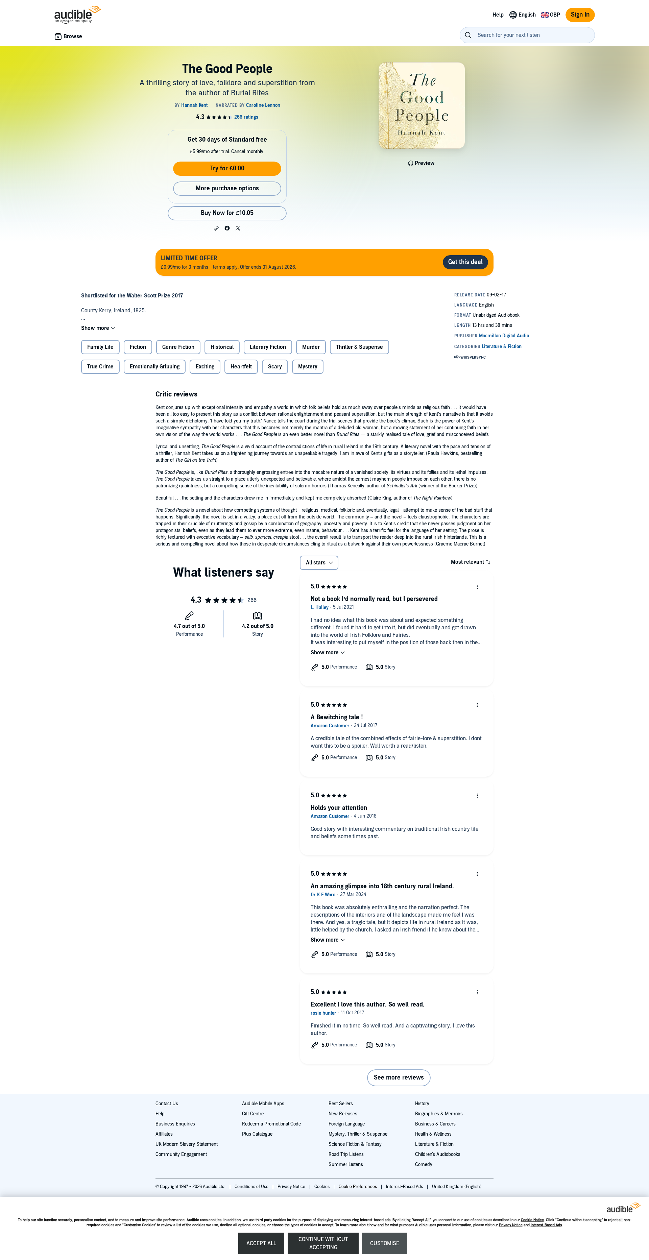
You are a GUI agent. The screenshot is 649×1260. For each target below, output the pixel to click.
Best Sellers (341, 1104)
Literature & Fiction (434, 1144)
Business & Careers (435, 1124)
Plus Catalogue (257, 1134)
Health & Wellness (433, 1134)
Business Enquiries (175, 1124)
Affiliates (164, 1134)
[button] (216, 228)
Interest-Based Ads (546, 1225)
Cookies (322, 1186)
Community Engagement (181, 1154)
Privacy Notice (511, 1225)
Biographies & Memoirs (439, 1114)
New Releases (343, 1114)
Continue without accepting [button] (323, 1243)
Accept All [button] (261, 1243)
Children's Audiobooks (437, 1154)
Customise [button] (384, 1243)
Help (160, 1114)
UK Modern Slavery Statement (186, 1144)
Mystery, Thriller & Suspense (358, 1134)
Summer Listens (346, 1164)
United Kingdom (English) (456, 1186)
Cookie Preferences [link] (358, 1186)
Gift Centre (253, 1114)
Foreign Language (347, 1124)
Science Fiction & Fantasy (355, 1144)
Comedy (423, 1164)
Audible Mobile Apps (263, 1104)
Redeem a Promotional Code (271, 1124)
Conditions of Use (252, 1186)
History (422, 1104)
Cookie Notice (532, 1220)
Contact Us (166, 1104)
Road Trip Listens (346, 1154)
